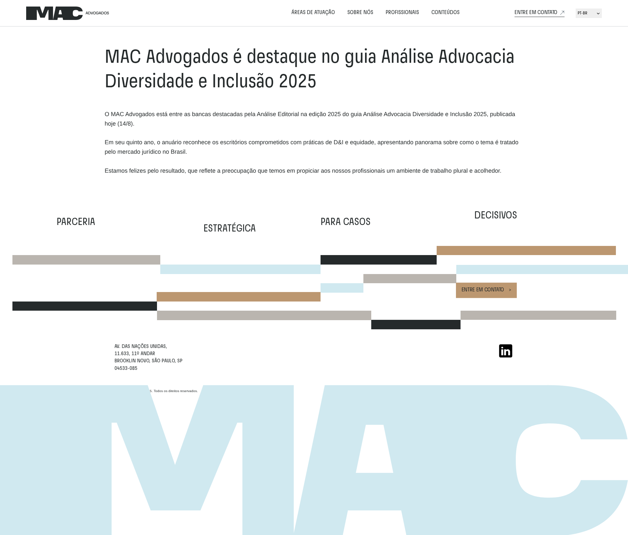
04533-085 (125, 368)
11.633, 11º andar (135, 353)
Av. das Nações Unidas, (140, 346)
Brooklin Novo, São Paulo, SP (148, 361)
